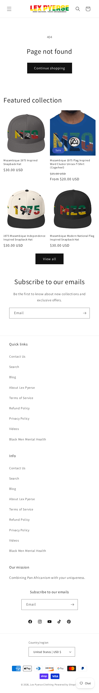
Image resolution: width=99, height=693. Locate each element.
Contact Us (17, 356)
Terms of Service (21, 398)
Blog (12, 377)
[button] (9, 9)
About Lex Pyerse (22, 388)
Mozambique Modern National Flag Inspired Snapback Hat (72, 237)
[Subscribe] (84, 313)
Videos (14, 429)
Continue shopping (49, 68)
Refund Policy (19, 408)
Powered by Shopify (66, 684)
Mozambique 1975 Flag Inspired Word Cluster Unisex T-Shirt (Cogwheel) (70, 164)
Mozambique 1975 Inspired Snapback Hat (20, 162)
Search (14, 367)
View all (49, 259)
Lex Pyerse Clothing (42, 684)
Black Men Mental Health (27, 439)
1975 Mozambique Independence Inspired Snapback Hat (24, 237)
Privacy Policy (19, 418)
